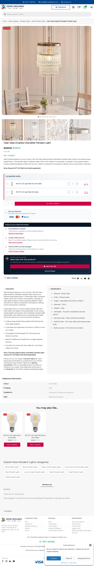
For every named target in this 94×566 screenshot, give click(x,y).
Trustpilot (8, 511)
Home (5, 21)
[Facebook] (3, 561)
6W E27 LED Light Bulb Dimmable (27, 192)
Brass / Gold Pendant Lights (51, 467)
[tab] (24, 288)
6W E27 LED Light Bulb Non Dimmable (29, 184)
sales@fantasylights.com (49, 2)
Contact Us (67, 2)
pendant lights (29, 359)
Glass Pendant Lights (38, 21)
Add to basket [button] (12, 445)
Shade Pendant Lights (56, 472)
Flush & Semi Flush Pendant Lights (77, 467)
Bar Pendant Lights (12, 467)
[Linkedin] (10, 561)
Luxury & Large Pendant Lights (34, 472)
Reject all (69, 558)
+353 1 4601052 (30, 2)
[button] (90, 545)
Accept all (54, 558)
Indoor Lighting (13, 21)
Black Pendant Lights (30, 467)
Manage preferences (84, 558)
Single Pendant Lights (75, 472)
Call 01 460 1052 (50, 266)
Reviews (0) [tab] (47, 485)
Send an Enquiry (50, 271)
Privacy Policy (72, 562)
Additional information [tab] (11, 379)
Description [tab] (10, 289)
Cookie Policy (64, 562)
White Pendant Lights (12, 477)
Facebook (9, 369)
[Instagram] (6, 561)
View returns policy (15, 242)
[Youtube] (14, 561)
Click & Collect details (16, 251)
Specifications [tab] (56, 289)
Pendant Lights (25, 21)
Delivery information (15, 233)
